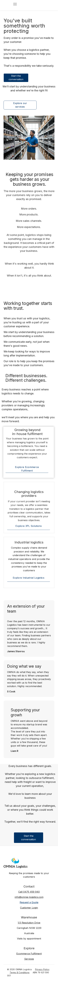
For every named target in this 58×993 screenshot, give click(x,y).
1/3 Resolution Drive (29, 922)
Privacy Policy (42, 969)
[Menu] (15, 4)
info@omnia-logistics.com (29, 897)
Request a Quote (29, 902)
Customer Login (29, 907)
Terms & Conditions (19, 972)
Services (29, 959)
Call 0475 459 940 (29, 891)
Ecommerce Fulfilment (29, 953)
